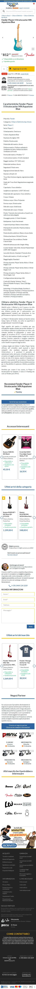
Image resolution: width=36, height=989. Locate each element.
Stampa (31, 95)
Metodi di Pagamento (8, 859)
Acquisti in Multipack (8, 870)
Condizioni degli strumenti (24, 870)
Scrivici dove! (13, 555)
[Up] (7, 67)
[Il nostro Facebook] (26, 966)
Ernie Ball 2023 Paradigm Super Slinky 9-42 (26, 454)
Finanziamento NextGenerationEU (7, 899)
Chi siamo (5, 882)
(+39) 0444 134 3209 (18, 585)
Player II (10, 125)
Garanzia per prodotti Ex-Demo (27, 865)
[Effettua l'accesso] (29, 4)
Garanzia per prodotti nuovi (26, 857)
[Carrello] (33, 4)
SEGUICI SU (26, 973)
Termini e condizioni (8, 856)
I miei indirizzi (23, 887)
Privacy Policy (6, 885)
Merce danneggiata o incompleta (25, 874)
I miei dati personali (25, 890)
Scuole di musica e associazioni (7, 888)
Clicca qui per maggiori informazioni (18, 727)
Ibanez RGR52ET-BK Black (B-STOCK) (9, 514)
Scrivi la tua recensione (18, 402)
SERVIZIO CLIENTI (26, 956)
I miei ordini (23, 885)
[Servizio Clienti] (26, 949)
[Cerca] (4, 11)
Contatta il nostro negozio (7, 892)
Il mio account (23, 882)
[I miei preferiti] (23, 4)
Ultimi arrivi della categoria (18, 486)
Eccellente (18, 8)
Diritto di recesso (7, 862)
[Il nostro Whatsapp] (9, 966)
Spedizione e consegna (8, 865)
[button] (1, 457)
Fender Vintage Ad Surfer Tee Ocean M (25, 663)
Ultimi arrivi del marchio (18, 635)
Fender (12, 119)
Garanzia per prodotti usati (26, 861)
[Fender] (29, 55)
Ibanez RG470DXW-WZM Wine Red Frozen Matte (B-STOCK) (26, 514)
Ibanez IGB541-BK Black (8, 453)
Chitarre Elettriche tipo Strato (21, 122)
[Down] (7, 70)
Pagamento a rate (7, 868)
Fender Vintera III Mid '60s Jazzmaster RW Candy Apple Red (9, 663)
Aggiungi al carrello (18, 69)
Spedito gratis (8, 61)
